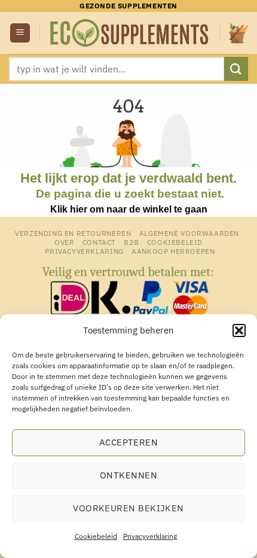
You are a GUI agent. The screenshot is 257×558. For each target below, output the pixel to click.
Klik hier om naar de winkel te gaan (128, 209)
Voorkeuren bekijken (128, 508)
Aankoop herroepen (173, 251)
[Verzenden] (236, 68)
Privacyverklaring (150, 536)
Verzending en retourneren (73, 233)
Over (64, 242)
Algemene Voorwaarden (189, 233)
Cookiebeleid (96, 536)
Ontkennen (128, 475)
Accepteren (128, 442)
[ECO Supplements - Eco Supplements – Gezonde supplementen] (130, 33)
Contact (99, 242)
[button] (239, 330)
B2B (131, 242)
